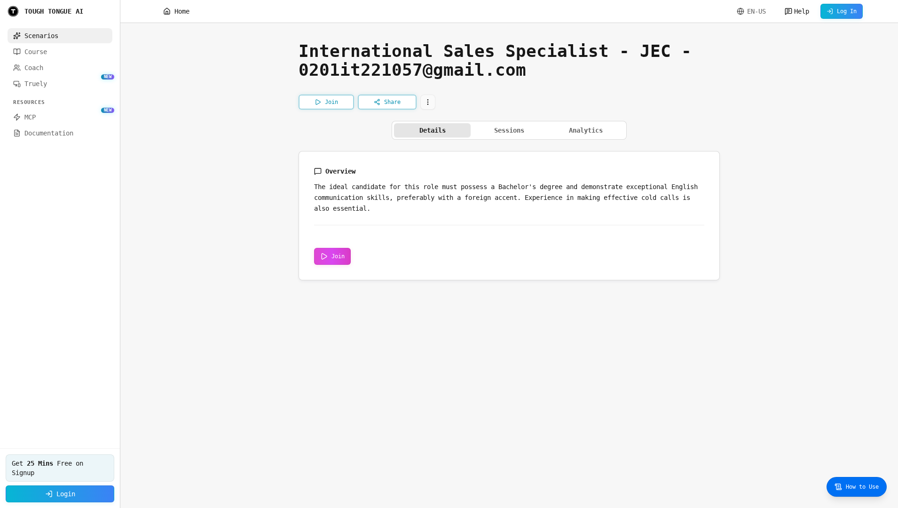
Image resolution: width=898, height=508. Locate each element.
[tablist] (509, 130)
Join (338, 256)
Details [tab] (432, 130)
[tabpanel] (509, 215)
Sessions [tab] (509, 130)
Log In (847, 11)
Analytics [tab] (586, 130)
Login (65, 494)
